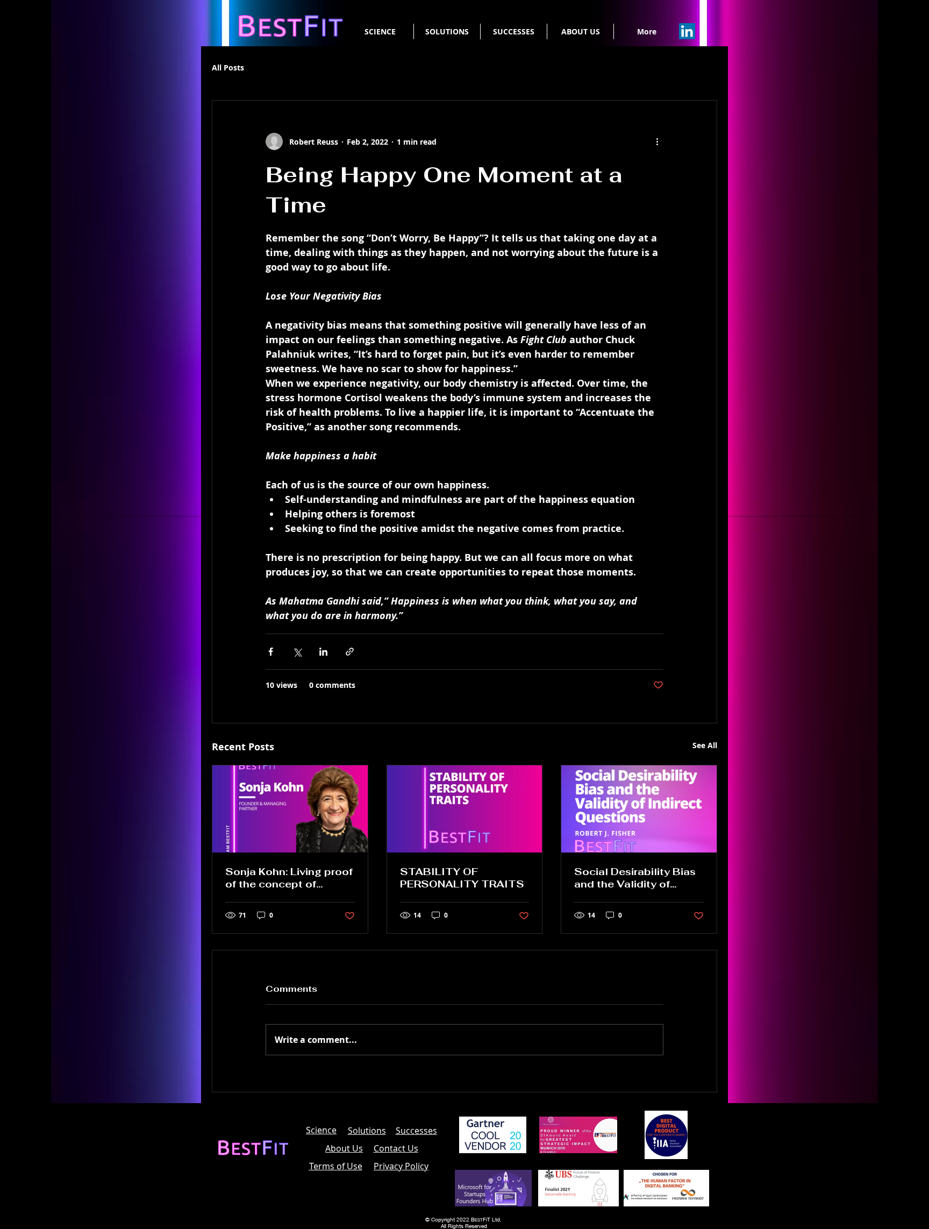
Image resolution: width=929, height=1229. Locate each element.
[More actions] (657, 141)
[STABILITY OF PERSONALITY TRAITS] (464, 809)
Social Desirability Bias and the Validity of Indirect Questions (635, 877)
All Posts (228, 67)
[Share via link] (350, 652)
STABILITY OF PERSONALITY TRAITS (462, 877)
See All (704, 745)
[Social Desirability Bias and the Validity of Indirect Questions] (639, 809)
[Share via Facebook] (271, 652)
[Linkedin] (687, 31)
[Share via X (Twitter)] (297, 652)
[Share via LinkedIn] (323, 652)
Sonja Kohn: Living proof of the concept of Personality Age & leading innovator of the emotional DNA (289, 877)
